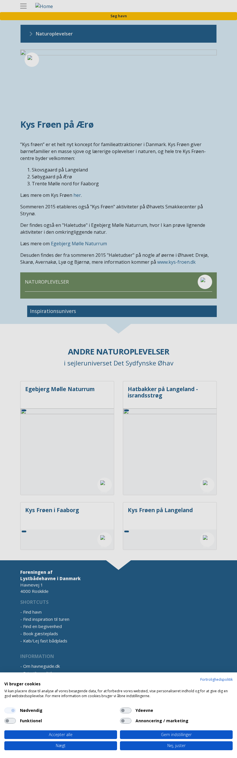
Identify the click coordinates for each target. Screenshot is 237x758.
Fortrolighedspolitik (216, 679)
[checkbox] (10, 710)
